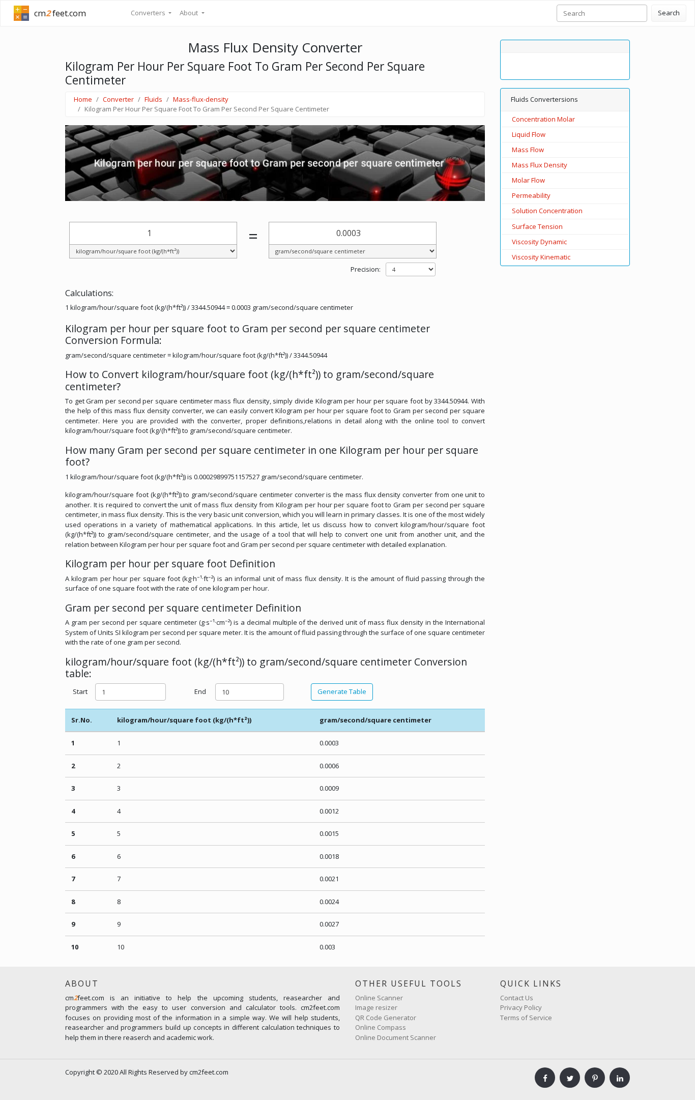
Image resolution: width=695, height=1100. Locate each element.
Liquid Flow (528, 134)
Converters (149, 12)
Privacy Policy (521, 1007)
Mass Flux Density (539, 164)
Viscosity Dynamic (539, 241)
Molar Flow (528, 180)
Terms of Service (526, 1017)
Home (83, 99)
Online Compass (380, 1027)
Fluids (153, 99)
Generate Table (341, 691)
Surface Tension (537, 226)
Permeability (531, 195)
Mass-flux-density (200, 99)
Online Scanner (379, 997)
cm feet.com (60, 13)
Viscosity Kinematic (541, 257)
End (200, 691)
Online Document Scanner (395, 1037)
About (189, 12)
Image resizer (376, 1007)
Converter (118, 99)
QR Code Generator (385, 1017)
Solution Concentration (547, 210)
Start (80, 691)
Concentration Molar (543, 119)
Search (669, 12)
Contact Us (516, 997)
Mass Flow (528, 149)
